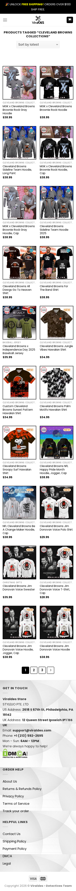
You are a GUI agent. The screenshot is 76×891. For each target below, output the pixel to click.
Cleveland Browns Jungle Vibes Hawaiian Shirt (56, 347)
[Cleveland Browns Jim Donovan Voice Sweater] (19, 562)
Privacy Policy (13, 796)
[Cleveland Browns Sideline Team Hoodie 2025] (56, 202)
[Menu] (5, 20)
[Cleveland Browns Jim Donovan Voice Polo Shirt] (56, 502)
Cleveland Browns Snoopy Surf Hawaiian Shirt (17, 469)
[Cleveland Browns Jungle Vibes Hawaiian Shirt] (56, 322)
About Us (10, 781)
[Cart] (70, 20)
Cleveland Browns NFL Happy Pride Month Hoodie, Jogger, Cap (54, 469)
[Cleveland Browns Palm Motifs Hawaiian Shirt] (56, 382)
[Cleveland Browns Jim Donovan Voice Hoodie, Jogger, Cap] (19, 622)
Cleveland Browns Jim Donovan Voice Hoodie (55, 647)
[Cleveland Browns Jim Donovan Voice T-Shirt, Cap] (56, 562)
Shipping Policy (14, 841)
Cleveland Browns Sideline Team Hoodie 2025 (54, 230)
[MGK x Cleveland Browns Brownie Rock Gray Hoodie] (19, 82)
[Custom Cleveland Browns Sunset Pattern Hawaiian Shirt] (19, 382)
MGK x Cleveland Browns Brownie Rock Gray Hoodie (19, 110)
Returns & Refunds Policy (22, 789)
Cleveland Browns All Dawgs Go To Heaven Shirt (17, 290)
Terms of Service (16, 803)
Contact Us (12, 834)
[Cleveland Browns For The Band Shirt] (56, 262)
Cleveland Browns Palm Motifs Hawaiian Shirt (55, 408)
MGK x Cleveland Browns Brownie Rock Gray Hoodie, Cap (19, 230)
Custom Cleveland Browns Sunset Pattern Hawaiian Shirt (18, 409)
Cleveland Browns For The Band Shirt (54, 288)
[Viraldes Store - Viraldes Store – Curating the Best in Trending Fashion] (38, 20)
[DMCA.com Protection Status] (15, 753)
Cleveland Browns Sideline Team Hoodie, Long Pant (17, 170)
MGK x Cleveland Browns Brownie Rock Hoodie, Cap (56, 170)
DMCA (7, 856)
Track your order (16, 811)
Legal (7, 863)
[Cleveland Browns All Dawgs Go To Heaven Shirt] (19, 262)
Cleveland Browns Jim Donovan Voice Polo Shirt (56, 527)
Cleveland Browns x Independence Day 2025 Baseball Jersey (19, 349)
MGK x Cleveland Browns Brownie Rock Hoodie (56, 108)
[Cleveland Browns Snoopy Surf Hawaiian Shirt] (19, 442)
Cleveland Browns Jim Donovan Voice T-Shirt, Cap (55, 589)
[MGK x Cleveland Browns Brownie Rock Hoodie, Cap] (56, 142)
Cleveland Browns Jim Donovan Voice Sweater (19, 587)
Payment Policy (15, 848)
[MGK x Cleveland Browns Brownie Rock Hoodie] (56, 82)
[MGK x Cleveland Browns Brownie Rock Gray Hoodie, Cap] (19, 202)
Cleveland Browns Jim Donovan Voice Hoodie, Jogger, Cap (18, 649)
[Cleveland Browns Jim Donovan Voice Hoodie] (56, 622)
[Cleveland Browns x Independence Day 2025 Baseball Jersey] (19, 322)
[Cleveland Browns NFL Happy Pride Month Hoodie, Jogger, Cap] (56, 442)
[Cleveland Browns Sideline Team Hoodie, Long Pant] (19, 142)
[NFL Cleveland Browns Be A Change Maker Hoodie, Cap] (19, 502)
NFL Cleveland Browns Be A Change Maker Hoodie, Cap (19, 529)
